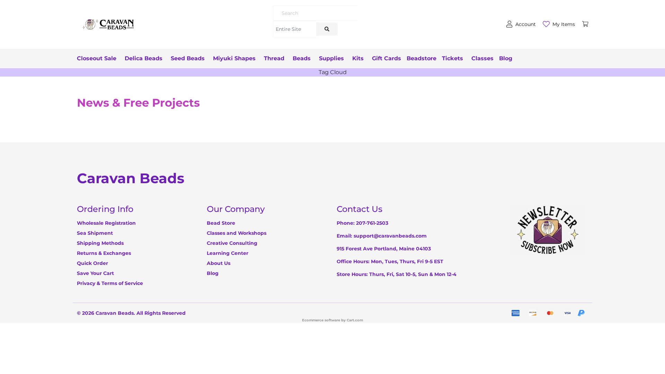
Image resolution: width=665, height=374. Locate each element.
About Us (218, 263)
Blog (505, 58)
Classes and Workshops (236, 233)
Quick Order (92, 263)
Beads (302, 58)
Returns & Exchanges (104, 253)
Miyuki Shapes (234, 58)
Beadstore (421, 58)
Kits (358, 58)
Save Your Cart (95, 273)
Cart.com (355, 320)
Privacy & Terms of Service (110, 283)
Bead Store (221, 223)
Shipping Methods (100, 243)
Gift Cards (386, 58)
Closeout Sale (96, 58)
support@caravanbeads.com (390, 236)
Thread (274, 58)
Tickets (452, 58)
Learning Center (227, 253)
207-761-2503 (372, 223)
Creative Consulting (232, 243)
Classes (482, 58)
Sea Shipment (95, 233)
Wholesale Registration (106, 223)
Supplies (331, 58)
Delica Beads (143, 58)
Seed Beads (188, 58)
